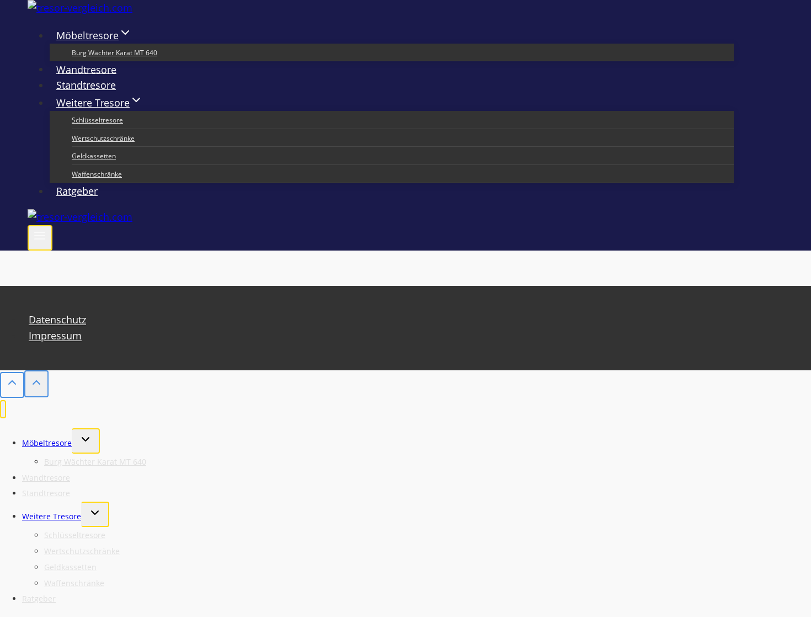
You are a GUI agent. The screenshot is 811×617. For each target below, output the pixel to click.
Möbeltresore (47, 443)
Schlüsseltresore (97, 120)
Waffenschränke (97, 174)
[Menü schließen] (3, 409)
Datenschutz (57, 320)
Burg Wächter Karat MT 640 (114, 52)
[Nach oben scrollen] (12, 385)
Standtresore (86, 85)
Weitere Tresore (51, 516)
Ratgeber (77, 191)
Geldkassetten (94, 156)
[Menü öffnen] (40, 238)
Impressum (55, 336)
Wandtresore (86, 69)
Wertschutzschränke (103, 138)
